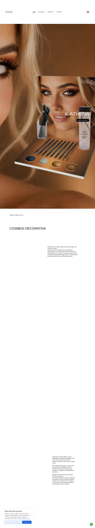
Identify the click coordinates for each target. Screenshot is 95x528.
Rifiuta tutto (17, 522)
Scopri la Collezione (82, 124)
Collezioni (41, 12)
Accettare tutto (27, 522)
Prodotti (50, 12)
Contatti (59, 12)
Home (34, 12)
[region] (18, 517)
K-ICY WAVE (75, 117)
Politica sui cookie (26, 518)
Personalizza (9, 522)
